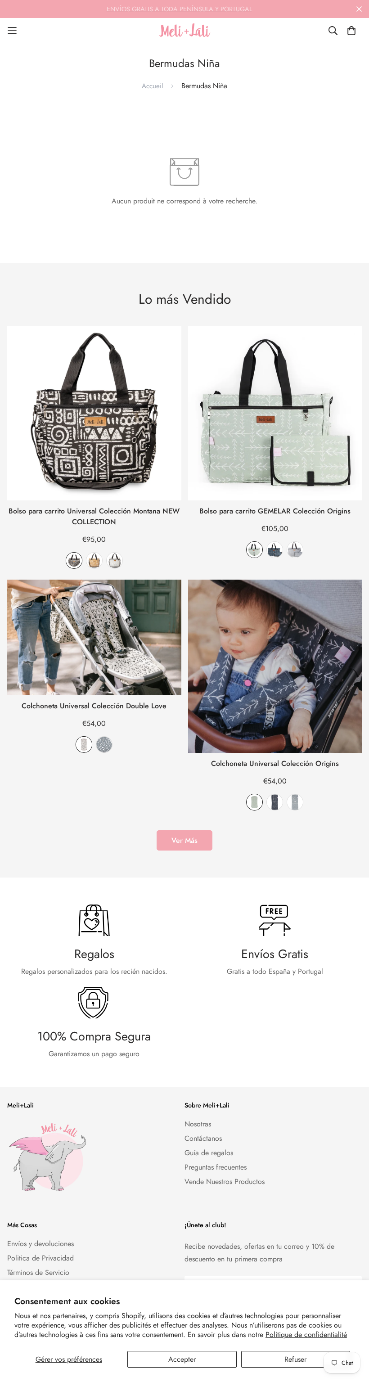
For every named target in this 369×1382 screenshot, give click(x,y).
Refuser (295, 1359)
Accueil (152, 86)
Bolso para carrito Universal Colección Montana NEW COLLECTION (94, 516)
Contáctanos (203, 1138)
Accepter (182, 1359)
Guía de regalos (208, 1153)
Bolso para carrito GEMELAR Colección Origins (275, 511)
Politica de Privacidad (40, 1258)
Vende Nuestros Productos (224, 1181)
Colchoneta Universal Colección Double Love (94, 706)
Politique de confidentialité (306, 1334)
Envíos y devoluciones (40, 1243)
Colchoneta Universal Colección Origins (275, 763)
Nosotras (197, 1124)
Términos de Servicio (38, 1272)
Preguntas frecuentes (215, 1167)
